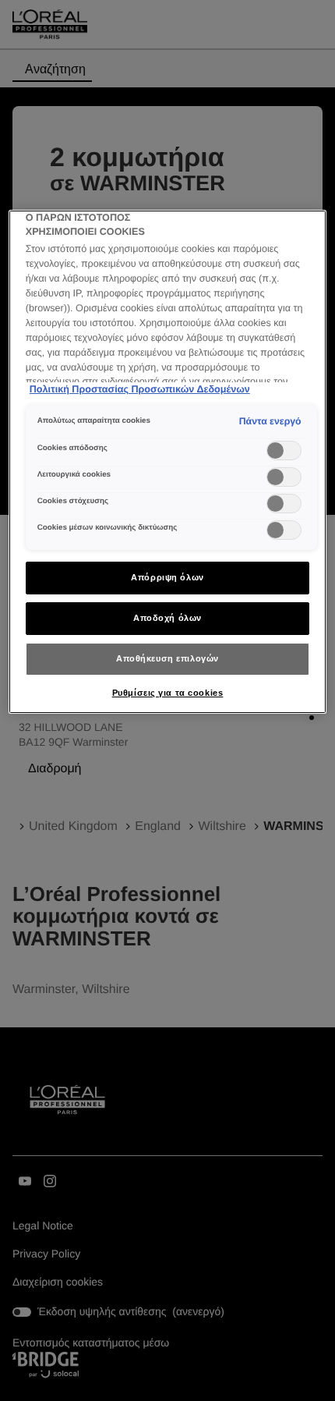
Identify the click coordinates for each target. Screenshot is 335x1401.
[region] (168, 462)
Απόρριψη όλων (167, 577)
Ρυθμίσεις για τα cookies (168, 692)
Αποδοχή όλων (167, 617)
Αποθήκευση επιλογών (167, 658)
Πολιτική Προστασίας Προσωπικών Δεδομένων (140, 389)
